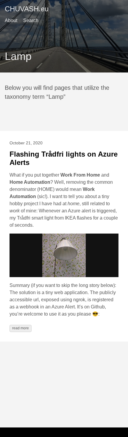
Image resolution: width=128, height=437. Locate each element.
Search (30, 20)
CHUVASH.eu (27, 9)
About (11, 20)
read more (20, 328)
